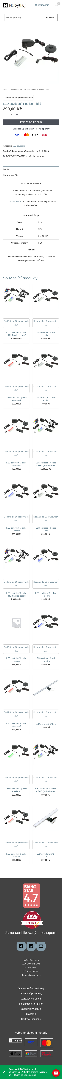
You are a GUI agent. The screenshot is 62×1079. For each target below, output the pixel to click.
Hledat (50, 17)
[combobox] (24, 17)
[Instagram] (31, 946)
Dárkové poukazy (31, 1019)
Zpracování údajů (31, 998)
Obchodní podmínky (31, 993)
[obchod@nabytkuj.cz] (41, 946)
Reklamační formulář (31, 1003)
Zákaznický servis (31, 1008)
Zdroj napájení (14, 201)
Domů (5, 89)
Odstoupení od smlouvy (31, 988)
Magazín (31, 1014)
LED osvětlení (16, 89)
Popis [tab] (6, 169)
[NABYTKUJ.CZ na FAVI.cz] (32, 919)
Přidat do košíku (31, 122)
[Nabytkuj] (21, 946)
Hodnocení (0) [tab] (10, 175)
